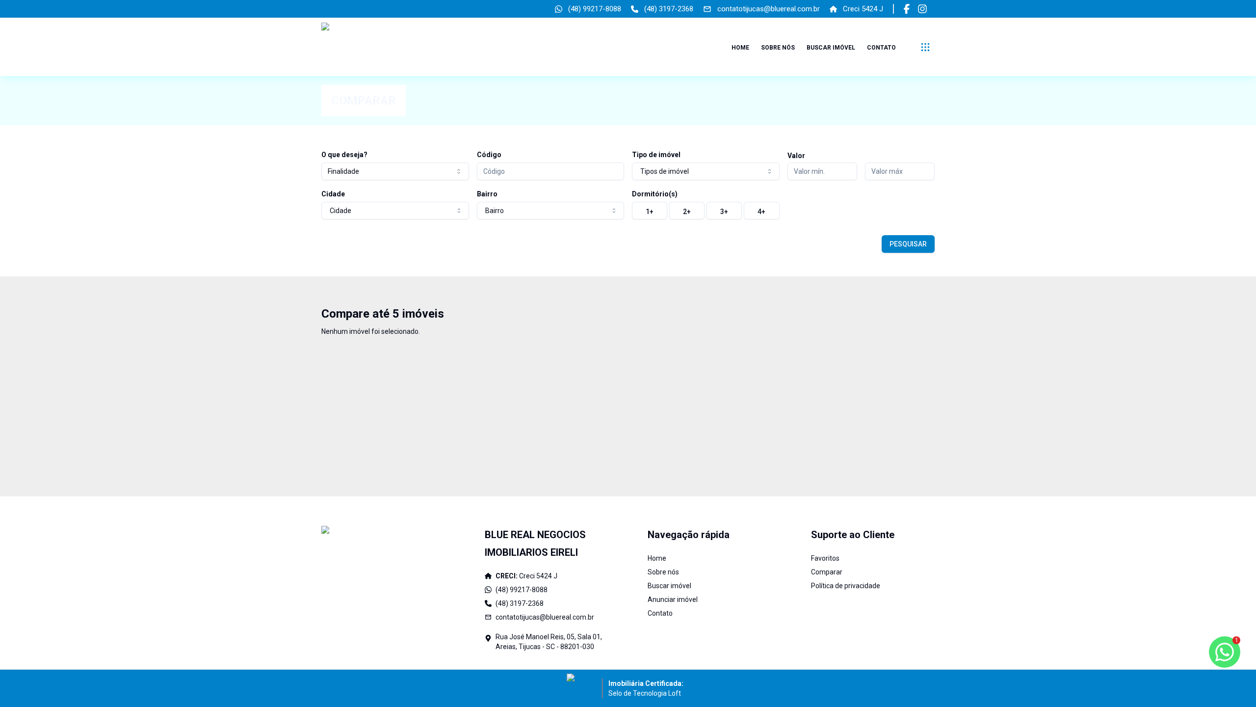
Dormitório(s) (655, 194)
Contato (881, 47)
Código (489, 155)
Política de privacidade (845, 586)
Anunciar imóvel (673, 599)
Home (740, 47)
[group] (706, 210)
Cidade (333, 194)
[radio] (649, 210)
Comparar (826, 572)
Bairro (487, 194)
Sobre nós (778, 47)
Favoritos (825, 558)
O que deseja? (344, 155)
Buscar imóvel (831, 47)
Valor (796, 156)
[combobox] (395, 171)
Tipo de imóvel (656, 155)
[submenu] (925, 47)
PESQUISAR (908, 244)
